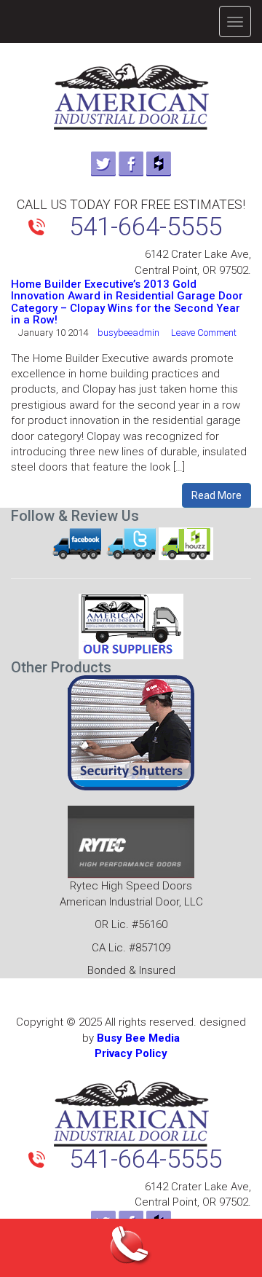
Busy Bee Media (138, 1038)
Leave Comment (204, 332)
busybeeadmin (128, 332)
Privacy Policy (131, 1053)
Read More (216, 495)
